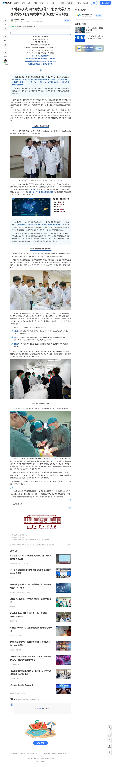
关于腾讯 (13, 753)
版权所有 (43, 761)
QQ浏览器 (59, 753)
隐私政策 (32, 753)
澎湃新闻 (12, 606)
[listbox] (40, 622)
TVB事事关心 (14, 563)
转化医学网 (13, 664)
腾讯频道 (65, 753)
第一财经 (12, 635)
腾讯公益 (54, 753)
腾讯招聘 (48, 753)
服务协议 (26, 753)
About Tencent (19, 753)
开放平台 (37, 753)
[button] (98, 15)
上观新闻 (12, 678)
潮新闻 (12, 577)
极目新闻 (12, 650)
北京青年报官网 (14, 693)
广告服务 (43, 753)
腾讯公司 (38, 761)
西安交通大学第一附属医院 (17, 592)
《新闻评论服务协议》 (34, 699)
